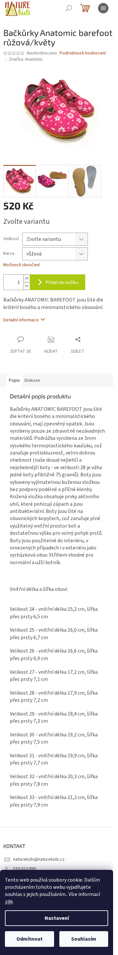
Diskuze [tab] (32, 380)
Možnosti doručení (21, 265)
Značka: (26, 59)
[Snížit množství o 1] (26, 286)
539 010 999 (24, 869)
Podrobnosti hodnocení (83, 53)
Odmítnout (29, 939)
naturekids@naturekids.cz (39, 859)
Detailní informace (21, 320)
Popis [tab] (14, 380)
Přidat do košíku (62, 282)
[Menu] (103, 8)
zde (9, 901)
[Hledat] (68, 8)
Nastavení (57, 918)
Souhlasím (83, 939)
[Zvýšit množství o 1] (26, 278)
